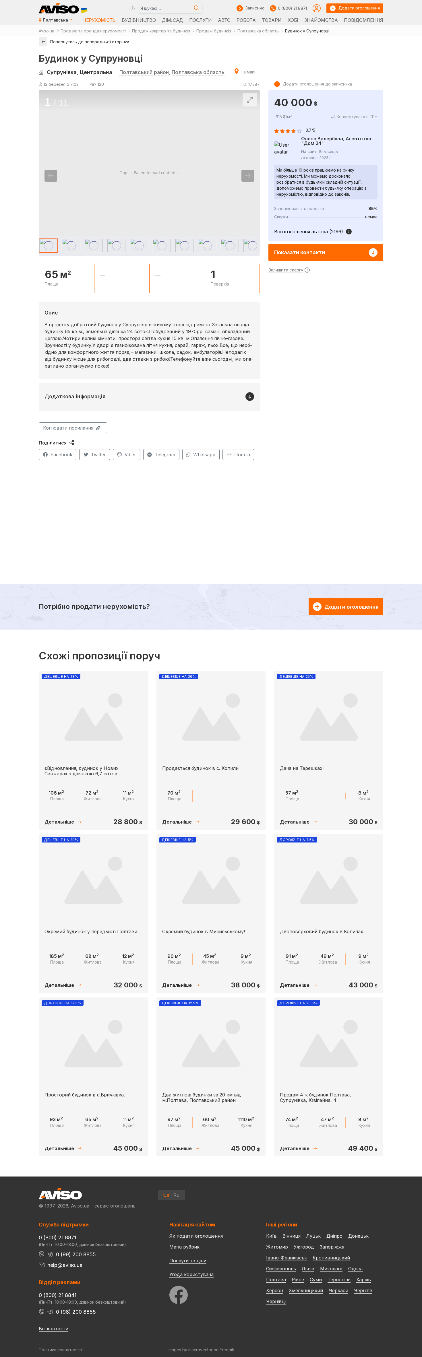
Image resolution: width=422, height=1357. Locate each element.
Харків (363, 1279)
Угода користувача (191, 1274)
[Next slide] (247, 176)
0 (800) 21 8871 (292, 8)
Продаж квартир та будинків (161, 30)
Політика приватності (60, 1349)
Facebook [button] (61, 454)
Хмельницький (306, 1290)
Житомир (277, 1247)
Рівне (298, 1279)
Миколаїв (331, 1268)
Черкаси (338, 1290)
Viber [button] (130, 454)
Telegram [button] (165, 454)
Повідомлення (363, 20)
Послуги (200, 20)
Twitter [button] (98, 454)
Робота (246, 20)
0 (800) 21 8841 (57, 1295)
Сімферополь (281, 1268)
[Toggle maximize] (250, 99)
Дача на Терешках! (302, 768)
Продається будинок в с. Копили (200, 768)
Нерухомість (99, 20)
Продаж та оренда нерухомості (93, 30)
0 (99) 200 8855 (76, 1254)
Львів (308, 1268)
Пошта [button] (242, 454)
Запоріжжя (332, 1247)
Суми (316, 1279)
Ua (166, 1195)
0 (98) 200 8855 (76, 1312)
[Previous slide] (50, 176)
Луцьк (313, 1236)
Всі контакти (53, 1328)
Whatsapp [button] (204, 454)
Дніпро (334, 1236)
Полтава (276, 1279)
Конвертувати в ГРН (357, 116)
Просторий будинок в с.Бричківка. (84, 1095)
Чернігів (363, 1290)
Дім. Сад (172, 20)
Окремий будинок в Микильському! (203, 931)
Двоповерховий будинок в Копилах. (322, 931)
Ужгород (304, 1247)
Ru (176, 1195)
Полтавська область (258, 30)
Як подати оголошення (196, 1236)
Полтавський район (144, 72)
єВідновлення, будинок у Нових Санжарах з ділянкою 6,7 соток (81, 770)
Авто (224, 20)
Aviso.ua (46, 30)
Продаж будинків (213, 30)
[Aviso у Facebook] (207, 1293)
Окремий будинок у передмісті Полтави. (91, 931)
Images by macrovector (190, 1349)
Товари (271, 20)
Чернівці (276, 1301)
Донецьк (358, 1236)
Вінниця (291, 1236)
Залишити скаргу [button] (285, 270)
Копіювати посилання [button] (68, 428)
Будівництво (139, 20)
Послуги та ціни (187, 1260)
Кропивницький (331, 1257)
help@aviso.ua (64, 1265)
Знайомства (321, 20)
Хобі (293, 20)
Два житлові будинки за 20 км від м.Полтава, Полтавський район (201, 1097)
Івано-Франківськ (286, 1257)
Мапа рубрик (184, 1247)
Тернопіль (339, 1279)
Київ (271, 1236)
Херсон (274, 1290)
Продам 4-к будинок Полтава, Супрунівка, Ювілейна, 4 (315, 1097)
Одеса (355, 1268)
